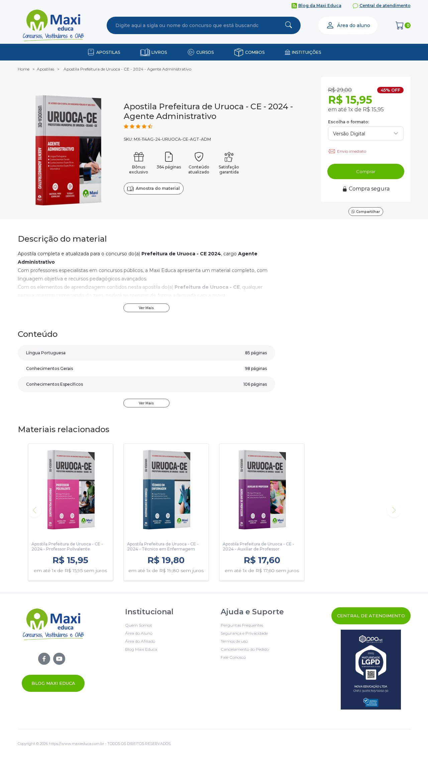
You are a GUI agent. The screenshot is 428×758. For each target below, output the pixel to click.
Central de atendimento (385, 5)
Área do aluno (353, 25)
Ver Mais (146, 308)
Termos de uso (234, 641)
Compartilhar (368, 212)
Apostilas (45, 69)
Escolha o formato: (348, 121)
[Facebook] (44, 659)
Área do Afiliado (140, 641)
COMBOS (254, 52)
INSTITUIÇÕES (306, 52)
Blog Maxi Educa (53, 683)
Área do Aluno (138, 633)
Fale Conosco (233, 657)
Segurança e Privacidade (244, 633)
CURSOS (205, 52)
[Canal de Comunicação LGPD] (371, 670)
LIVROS (159, 52)
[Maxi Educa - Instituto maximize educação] (53, 649)
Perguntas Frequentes (242, 625)
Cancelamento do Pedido (245, 649)
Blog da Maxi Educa (319, 5)
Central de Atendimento (371, 615)
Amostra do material (158, 188)
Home (23, 69)
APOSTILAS (108, 52)
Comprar (366, 171)
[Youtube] (59, 659)
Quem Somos (138, 625)
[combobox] (186, 25)
